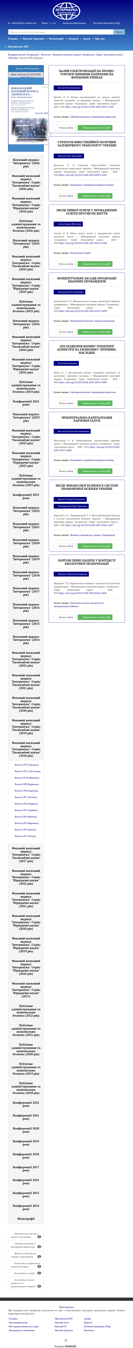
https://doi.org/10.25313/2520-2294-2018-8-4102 (89, 106)
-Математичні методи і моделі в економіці (25, 1235)
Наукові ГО (60, 1326)
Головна (13, 38)
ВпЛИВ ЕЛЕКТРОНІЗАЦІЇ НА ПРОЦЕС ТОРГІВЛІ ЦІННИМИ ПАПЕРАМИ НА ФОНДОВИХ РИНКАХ (86, 74)
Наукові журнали (33, 38)
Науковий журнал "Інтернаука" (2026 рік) (26, 163)
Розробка (65, 1346)
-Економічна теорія (27, 1273)
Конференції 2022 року (26, 1104)
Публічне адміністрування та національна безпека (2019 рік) (26, 1068)
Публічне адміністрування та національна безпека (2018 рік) (26, 1088)
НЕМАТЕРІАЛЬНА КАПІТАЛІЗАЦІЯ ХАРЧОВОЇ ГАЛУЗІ (87, 419)
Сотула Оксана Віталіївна (69, 224)
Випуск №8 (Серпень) (26, 790)
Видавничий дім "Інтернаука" (24, 54)
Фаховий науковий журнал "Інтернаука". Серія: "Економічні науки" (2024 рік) (26, 343)
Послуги (73, 38)
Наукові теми (62, 1322)
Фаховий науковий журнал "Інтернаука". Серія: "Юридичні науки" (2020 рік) (26, 922)
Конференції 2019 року (26, 1142)
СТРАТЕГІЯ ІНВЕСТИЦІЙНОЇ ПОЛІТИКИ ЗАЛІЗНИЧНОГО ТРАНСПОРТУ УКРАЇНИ (86, 143)
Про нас (100, 38)
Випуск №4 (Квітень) (26, 816)
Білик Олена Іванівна (67, 363)
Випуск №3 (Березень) (27, 823)
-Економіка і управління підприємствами (25, 1265)
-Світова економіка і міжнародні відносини (25, 1245)
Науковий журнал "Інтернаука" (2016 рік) (26, 607)
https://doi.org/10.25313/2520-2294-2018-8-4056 (82, 593)
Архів (86, 38)
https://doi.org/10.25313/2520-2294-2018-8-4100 (82, 243)
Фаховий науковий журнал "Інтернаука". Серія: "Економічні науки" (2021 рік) (26, 681)
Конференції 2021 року (26, 1117)
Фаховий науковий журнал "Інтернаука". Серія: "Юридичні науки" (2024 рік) (26, 365)
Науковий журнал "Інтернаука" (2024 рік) (26, 324)
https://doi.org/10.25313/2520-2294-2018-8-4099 (82, 310)
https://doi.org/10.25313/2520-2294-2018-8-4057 (89, 525)
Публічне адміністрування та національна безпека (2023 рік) (26, 480)
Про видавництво (18, 1322)
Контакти (89, 1330)
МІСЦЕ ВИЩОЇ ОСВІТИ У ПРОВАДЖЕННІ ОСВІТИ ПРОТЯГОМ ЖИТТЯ (87, 211)
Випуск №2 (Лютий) (25, 829)
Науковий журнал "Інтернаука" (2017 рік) (26, 591)
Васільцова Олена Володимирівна (73, 431)
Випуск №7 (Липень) (26, 797)
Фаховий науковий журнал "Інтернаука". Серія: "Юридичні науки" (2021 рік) (26, 899)
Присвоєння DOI (18, 46)
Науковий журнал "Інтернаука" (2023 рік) (26, 417)
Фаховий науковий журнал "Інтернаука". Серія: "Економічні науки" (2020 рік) (26, 704)
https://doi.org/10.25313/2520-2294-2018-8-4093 (82, 382)
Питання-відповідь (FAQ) (106, 22)
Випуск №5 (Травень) (26, 810)
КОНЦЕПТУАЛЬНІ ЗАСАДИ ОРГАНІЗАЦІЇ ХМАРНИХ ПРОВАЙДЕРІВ (86, 279)
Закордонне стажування (22, 1330)
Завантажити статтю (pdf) (96, 127)
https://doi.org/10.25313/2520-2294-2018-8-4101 (82, 174)
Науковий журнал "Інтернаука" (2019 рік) (26, 559)
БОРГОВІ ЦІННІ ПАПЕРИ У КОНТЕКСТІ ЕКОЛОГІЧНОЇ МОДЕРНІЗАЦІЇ (86, 562)
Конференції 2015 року (26, 1194)
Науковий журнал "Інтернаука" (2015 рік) (26, 623)
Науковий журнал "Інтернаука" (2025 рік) (26, 243)
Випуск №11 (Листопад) (28, 771)
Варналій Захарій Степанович (71, 499)
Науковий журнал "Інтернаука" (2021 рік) (26, 527)
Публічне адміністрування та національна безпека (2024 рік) (26, 386)
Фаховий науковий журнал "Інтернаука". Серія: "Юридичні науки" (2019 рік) (26, 944)
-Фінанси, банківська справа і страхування (25, 1255)
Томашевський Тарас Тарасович (72, 506)
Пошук (119, 31)
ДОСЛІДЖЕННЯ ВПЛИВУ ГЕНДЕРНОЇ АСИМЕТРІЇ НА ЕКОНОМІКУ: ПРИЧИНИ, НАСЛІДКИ (86, 349)
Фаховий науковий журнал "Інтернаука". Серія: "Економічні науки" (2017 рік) (26, 854)
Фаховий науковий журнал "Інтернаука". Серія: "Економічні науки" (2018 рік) (26, 749)
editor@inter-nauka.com (24, 22)
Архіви (87, 1318)
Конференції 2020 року (26, 1129)
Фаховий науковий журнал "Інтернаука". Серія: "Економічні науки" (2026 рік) (26, 182)
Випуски (46, 54)
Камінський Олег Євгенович (71, 292)
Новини (88, 1322)
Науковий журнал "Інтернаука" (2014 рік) (26, 640)
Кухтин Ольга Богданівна (69, 88)
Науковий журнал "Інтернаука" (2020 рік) (26, 543)
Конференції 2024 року (26, 402)
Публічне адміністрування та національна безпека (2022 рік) (26, 1010)
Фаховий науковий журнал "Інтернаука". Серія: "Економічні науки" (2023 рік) (26, 436)
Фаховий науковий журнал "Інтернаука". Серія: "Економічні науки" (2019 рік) (26, 726)
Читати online (66, 127)
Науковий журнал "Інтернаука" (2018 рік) (26, 575)
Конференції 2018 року (26, 1155)
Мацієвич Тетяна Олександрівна (72, 574)
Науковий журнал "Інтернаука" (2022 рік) (26, 511)
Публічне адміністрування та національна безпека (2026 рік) (26, 225)
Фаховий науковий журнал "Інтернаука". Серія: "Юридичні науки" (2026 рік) (26, 204)
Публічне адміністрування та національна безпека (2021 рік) (26, 1030)
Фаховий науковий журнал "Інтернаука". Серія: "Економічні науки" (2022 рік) (26, 659)
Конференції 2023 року (26, 496)
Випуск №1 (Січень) (25, 836)
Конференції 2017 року (26, 1168)
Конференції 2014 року (26, 1207)
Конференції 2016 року (26, 1181)
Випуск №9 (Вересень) (27, 784)
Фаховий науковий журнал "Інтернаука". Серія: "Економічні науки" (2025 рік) (26, 262)
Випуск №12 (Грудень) (27, 764)
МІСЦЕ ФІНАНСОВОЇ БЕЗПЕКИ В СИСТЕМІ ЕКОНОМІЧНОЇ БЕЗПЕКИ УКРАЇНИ (87, 487)
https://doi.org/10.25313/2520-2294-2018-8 (26, 76)
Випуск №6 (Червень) (26, 803)
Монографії (56, 38)
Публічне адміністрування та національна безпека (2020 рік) (26, 1049)
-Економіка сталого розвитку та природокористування (25, 1283)
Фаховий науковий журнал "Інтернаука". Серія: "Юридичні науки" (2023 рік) (26, 459)
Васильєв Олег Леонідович (70, 156)
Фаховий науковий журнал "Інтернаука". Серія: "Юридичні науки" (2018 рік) (26, 967)
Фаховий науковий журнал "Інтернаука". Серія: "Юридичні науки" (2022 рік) (26, 877)
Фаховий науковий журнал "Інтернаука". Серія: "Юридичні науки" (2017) (26, 989)
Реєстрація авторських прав (23, 1326)
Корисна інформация (74, 22)
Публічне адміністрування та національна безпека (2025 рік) (26, 306)
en (54, 22)
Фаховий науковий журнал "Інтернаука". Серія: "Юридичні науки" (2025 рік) (26, 285)
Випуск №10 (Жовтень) (27, 777)
